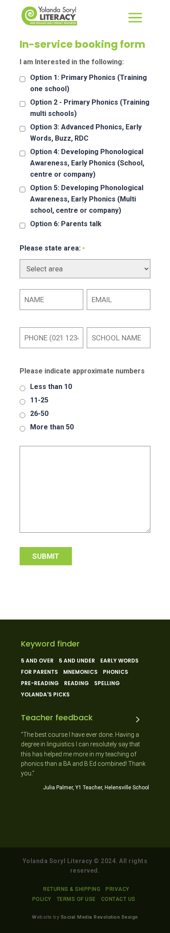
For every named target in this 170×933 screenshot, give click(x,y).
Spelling (107, 683)
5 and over (37, 661)
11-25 (39, 400)
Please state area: (52, 248)
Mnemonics (80, 672)
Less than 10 (51, 386)
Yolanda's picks (45, 694)
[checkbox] (22, 79)
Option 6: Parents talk (66, 224)
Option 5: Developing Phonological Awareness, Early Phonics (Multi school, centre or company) (86, 199)
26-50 (39, 413)
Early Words (119, 661)
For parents (39, 672)
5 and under (77, 661)
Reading (76, 683)
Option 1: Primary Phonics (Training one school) (88, 83)
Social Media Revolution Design (99, 917)
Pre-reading (40, 683)
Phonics (115, 672)
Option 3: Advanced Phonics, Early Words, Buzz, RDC (86, 132)
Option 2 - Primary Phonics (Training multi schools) (90, 108)
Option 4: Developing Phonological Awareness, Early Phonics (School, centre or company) (87, 163)
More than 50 (52, 427)
